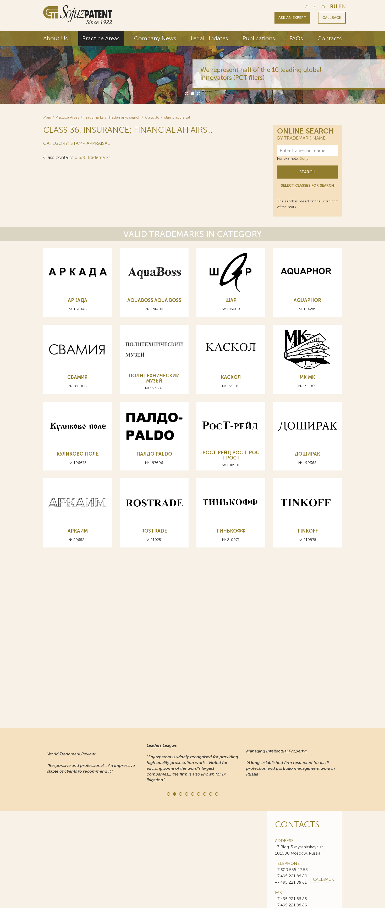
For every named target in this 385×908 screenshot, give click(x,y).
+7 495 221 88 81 (291, 882)
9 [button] (216, 793)
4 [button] (186, 793)
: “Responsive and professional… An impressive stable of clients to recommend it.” (91, 762)
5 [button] (192, 793)
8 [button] (210, 793)
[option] (192, 67)
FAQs (296, 38)
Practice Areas (101, 38)
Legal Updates (209, 38)
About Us (55, 38)
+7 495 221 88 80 (291, 875)
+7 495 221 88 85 (291, 898)
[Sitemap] (314, 6)
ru (333, 6)
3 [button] (198, 93)
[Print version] (323, 6)
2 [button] (192, 93)
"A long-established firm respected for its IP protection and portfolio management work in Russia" (290, 763)
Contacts (329, 38)
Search (307, 171)
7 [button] (204, 793)
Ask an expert (292, 17)
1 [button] (186, 93)
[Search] (306, 6)
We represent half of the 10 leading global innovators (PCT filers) (261, 73)
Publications (259, 38)
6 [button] (198, 793)
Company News (155, 38)
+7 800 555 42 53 (291, 869)
